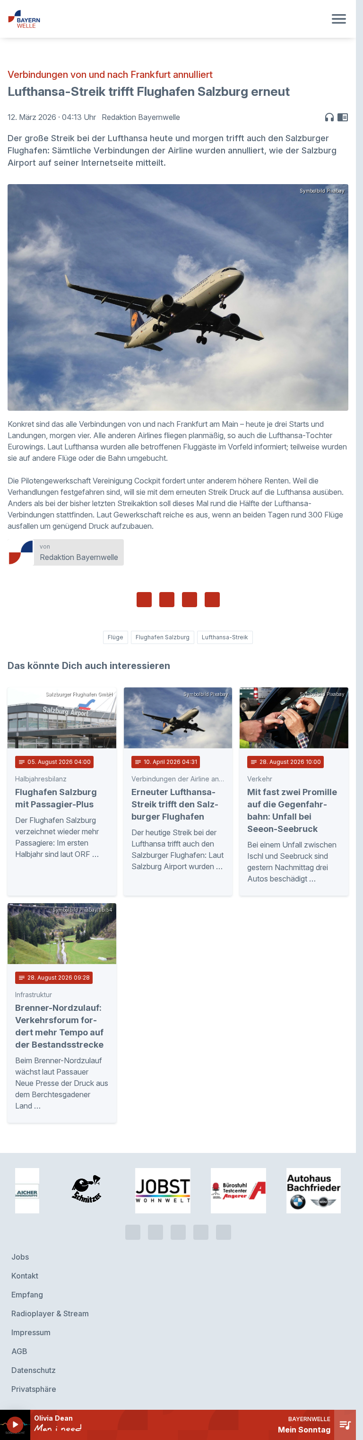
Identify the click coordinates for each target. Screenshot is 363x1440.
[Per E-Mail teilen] (212, 599)
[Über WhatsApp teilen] (189, 599)
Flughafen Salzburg (163, 637)
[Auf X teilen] (166, 599)
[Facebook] (178, 1228)
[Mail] (223, 1228)
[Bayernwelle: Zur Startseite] (167, 18)
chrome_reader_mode (342, 117)
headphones (329, 117)
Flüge (115, 637)
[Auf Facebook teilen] (144, 599)
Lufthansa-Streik (225, 637)
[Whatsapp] (155, 1228)
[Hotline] (132, 1228)
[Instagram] (200, 1228)
